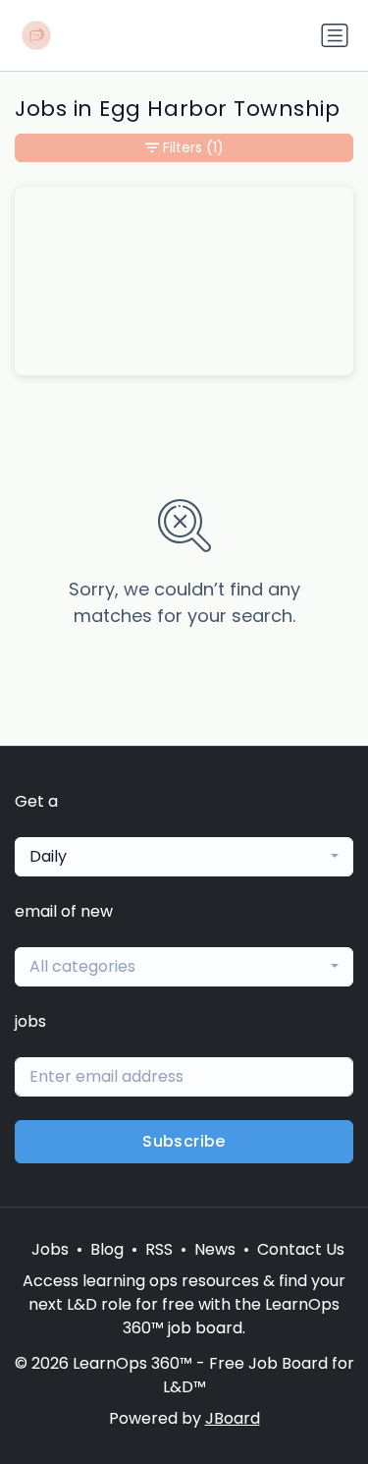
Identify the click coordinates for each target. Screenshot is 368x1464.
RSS (159, 1249)
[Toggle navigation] (334, 35)
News (215, 1249)
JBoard (232, 1418)
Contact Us (300, 1249)
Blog (107, 1249)
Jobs (50, 1249)
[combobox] (184, 856)
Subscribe (184, 1141)
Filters (193, 147)
